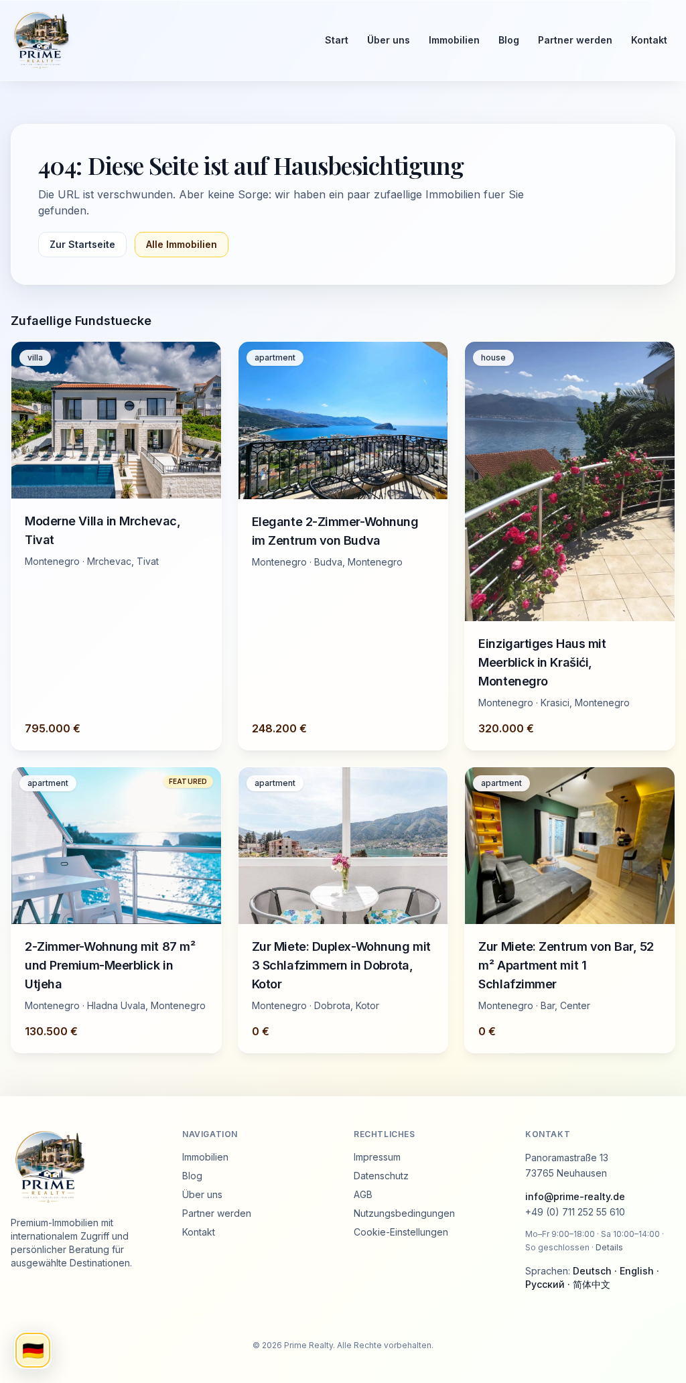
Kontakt (649, 40)
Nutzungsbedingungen (404, 1213)
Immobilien (454, 40)
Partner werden (575, 40)
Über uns (388, 40)
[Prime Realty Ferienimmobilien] (156, 40)
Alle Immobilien (181, 244)
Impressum (377, 1157)
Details (609, 1247)
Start (336, 40)
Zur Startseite (82, 244)
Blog (508, 40)
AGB (363, 1194)
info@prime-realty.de (575, 1196)
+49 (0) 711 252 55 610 (575, 1211)
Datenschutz (381, 1175)
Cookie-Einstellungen (401, 1232)
